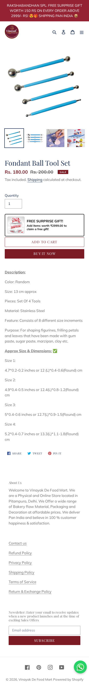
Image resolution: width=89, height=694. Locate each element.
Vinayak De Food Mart (35, 679)
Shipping (34, 179)
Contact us (18, 543)
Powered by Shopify (68, 679)
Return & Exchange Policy (30, 591)
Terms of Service (22, 581)
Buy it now (44, 253)
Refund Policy (20, 553)
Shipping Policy (21, 572)
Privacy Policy (20, 562)
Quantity (12, 195)
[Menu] (81, 32)
